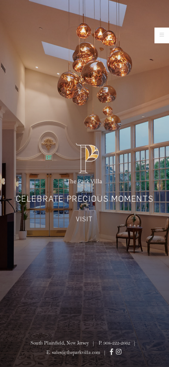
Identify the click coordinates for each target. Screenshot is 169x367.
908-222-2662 (116, 343)
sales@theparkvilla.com (76, 353)
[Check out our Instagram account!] (119, 353)
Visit (84, 219)
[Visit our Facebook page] (112, 353)
